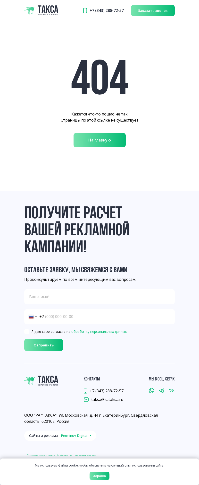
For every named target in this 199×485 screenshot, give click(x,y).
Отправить (44, 345)
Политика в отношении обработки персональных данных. (62, 455)
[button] (153, 10)
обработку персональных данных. (99, 331)
